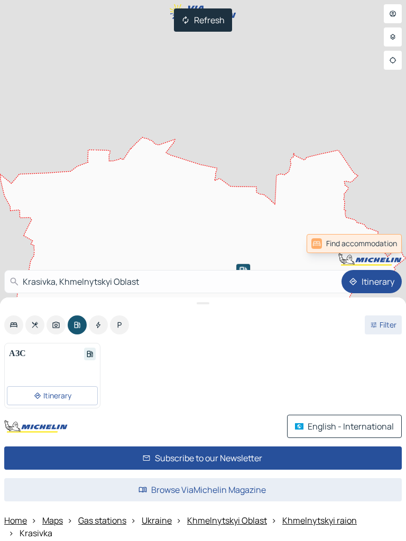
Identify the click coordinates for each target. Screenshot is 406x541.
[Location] (393, 60)
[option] (13, 324)
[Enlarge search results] (203, 303)
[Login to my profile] (393, 13)
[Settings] (393, 36)
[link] (378, 243)
